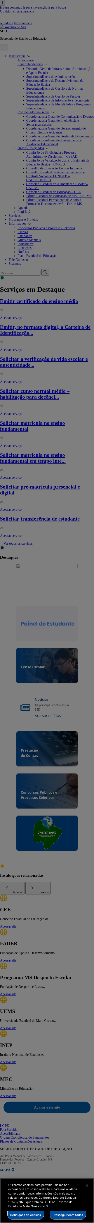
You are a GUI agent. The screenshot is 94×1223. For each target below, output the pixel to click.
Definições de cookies (25, 1215)
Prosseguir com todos (68, 1215)
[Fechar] (87, 1185)
